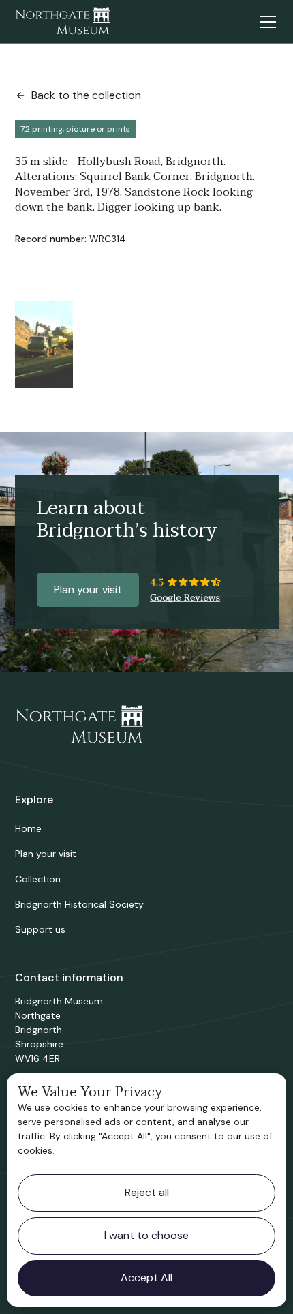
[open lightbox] (44, 344)
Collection (38, 879)
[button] (265, 21)
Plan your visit (88, 589)
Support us (40, 929)
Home (28, 828)
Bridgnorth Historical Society (79, 904)
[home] (62, 22)
